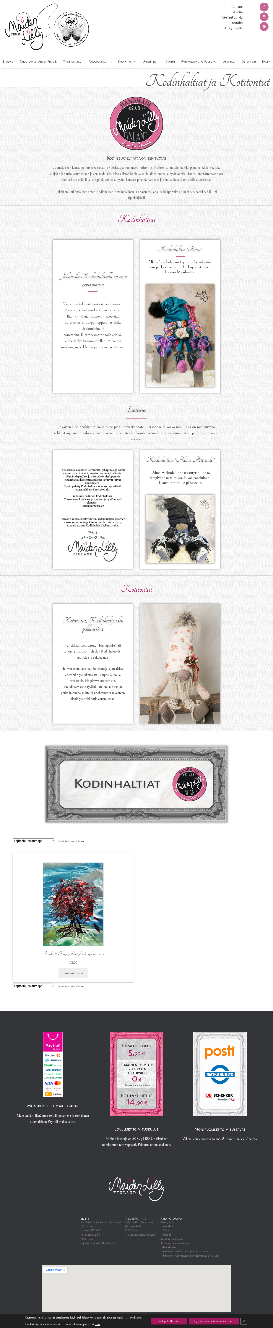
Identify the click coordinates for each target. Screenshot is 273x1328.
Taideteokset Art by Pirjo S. (38, 61)
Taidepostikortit (100, 61)
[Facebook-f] (264, 7)
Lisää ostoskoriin (73, 973)
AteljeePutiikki (232, 17)
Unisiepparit (151, 61)
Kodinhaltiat (127, 61)
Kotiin (170, 61)
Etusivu (8, 61)
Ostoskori (249, 61)
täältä (97, 1324)
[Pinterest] (264, 26)
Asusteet (229, 61)
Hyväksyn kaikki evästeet (169, 1321)
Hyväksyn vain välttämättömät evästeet (213, 1321)
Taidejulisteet (72, 61)
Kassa (266, 61)
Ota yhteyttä (234, 28)
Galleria (237, 12)
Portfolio (236, 23)
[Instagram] (264, 16)
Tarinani (237, 7)
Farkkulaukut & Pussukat (199, 61)
